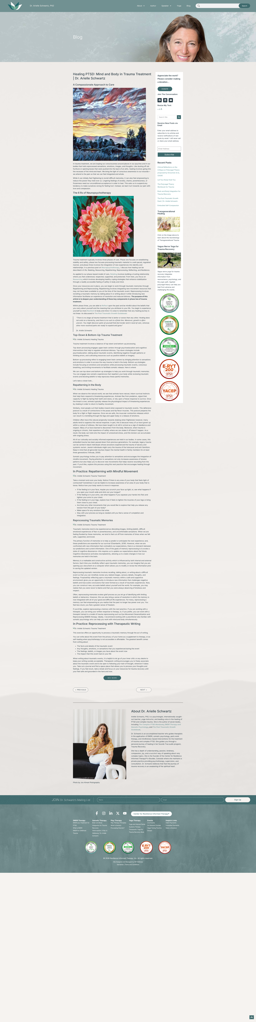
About (139, 6)
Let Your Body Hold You (167, 180)
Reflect (105, 306)
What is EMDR (77, 828)
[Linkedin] (165, 100)
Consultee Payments (172, 825)
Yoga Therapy (134, 820)
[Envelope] (171, 100)
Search (244, 6)
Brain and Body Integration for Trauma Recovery (99, 825)
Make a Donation (171, 828)
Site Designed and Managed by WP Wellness (128, 862)
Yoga (179, 6)
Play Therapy (116, 820)
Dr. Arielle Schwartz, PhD (42, 6)
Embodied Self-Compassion (168, 205)
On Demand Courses (154, 825)
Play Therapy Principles (118, 823)
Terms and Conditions (132, 864)
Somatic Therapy (99, 820)
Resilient (90, 311)
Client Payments (171, 823)
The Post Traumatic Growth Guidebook (110, 313)
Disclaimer (120, 864)
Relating (113, 274)
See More (112, 678)
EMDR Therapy (79, 820)
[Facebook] (160, 100)
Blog (188, 6)
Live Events (151, 823)
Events (150, 820)
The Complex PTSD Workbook (151, 724)
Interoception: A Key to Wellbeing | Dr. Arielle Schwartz (99, 833)
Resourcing (78, 279)
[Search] (179, 117)
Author (153, 6)
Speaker (165, 6)
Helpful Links (171, 820)
